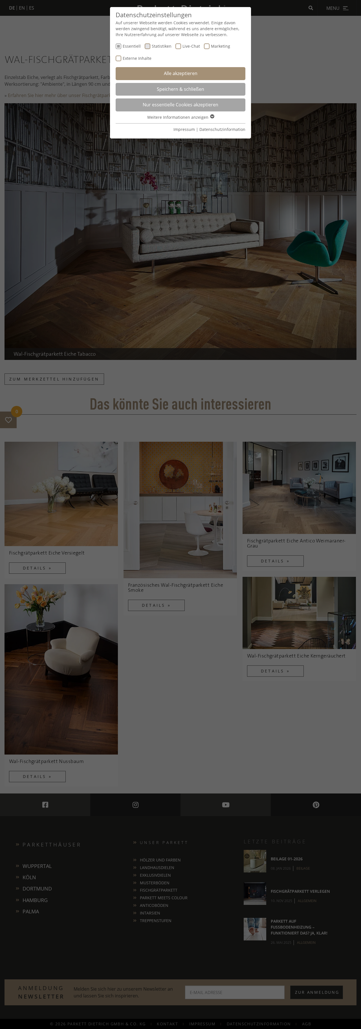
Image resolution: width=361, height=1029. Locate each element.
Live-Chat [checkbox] (191, 46)
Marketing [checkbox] (220, 46)
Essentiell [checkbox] (132, 46)
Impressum (184, 129)
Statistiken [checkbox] (161, 46)
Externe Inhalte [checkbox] (137, 58)
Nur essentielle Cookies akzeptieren (180, 105)
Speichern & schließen (180, 89)
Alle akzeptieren (180, 73)
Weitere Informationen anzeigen (178, 117)
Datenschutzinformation (222, 129)
